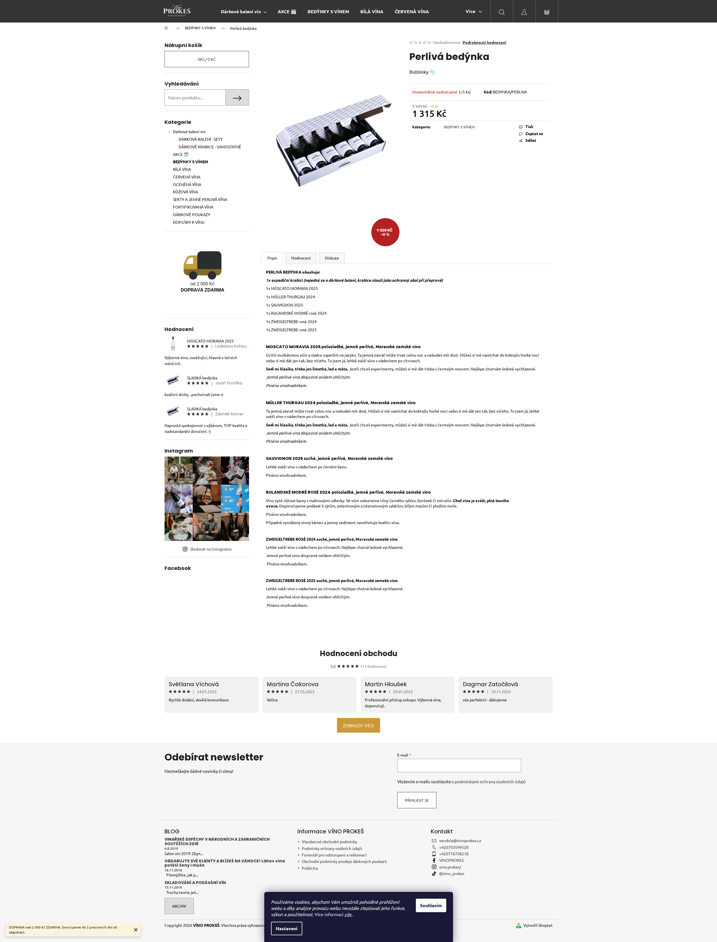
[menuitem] (243, 11)
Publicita (310, 868)
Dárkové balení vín (189, 131)
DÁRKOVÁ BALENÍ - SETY (201, 139)
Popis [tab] (272, 257)
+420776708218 (454, 853)
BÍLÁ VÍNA (182, 169)
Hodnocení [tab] (301, 257)
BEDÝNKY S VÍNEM (190, 161)
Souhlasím (431, 905)
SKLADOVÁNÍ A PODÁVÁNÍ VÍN (195, 883)
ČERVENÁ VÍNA (186, 176)
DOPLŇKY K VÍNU (189, 222)
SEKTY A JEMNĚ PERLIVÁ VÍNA (200, 199)
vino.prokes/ (450, 866)
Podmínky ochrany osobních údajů (332, 848)
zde (348, 914)
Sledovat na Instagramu (211, 548)
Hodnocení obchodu (358, 653)
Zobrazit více (358, 725)
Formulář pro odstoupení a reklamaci (334, 854)
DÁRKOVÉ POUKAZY (191, 214)
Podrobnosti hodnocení (484, 42)
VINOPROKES (451, 860)
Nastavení (287, 928)
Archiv (179, 906)
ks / (207, 59)
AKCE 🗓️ (180, 154)
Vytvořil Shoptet (538, 925)
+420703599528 (454, 847)
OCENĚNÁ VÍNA (187, 184)
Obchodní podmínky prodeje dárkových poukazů (344, 861)
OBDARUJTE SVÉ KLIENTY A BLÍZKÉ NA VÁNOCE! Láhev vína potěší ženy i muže (225, 863)
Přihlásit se (417, 800)
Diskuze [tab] (332, 257)
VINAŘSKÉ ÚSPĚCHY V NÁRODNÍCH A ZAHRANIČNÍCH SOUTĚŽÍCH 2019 (217, 841)
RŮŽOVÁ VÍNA (185, 191)
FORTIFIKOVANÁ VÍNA (193, 206)
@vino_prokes (451, 873)
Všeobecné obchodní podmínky (329, 841)
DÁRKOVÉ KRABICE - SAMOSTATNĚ (210, 146)
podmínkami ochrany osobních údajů (490, 781)
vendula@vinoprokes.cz (460, 840)
